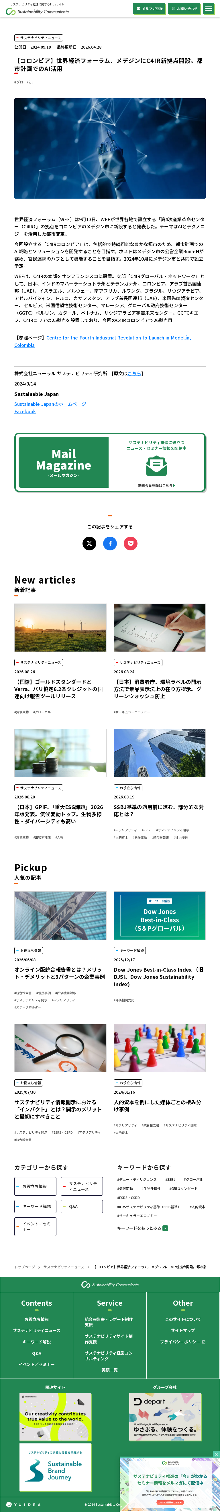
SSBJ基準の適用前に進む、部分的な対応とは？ (159, 810)
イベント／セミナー (37, 1364)
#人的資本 (121, 837)
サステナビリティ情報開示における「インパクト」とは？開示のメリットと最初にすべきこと (58, 1109)
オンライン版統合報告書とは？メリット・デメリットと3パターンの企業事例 (60, 973)
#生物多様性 (42, 837)
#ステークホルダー (27, 1007)
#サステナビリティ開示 (172, 830)
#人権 (59, 837)
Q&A (36, 1353)
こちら (134, 373)
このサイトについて (183, 1319)
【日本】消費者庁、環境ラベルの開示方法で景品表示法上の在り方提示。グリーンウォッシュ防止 (157, 689)
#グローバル (42, 712)
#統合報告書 (160, 837)
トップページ (24, 1267)
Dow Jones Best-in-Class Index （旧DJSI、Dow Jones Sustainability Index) (158, 976)
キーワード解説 (37, 1342)
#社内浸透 (181, 837)
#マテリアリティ (125, 830)
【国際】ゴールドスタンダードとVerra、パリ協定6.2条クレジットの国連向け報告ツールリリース (58, 689)
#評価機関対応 (65, 993)
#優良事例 (43, 993)
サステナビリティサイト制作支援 (109, 1339)
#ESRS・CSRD (62, 1132)
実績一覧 (110, 1370)
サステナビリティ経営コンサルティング (109, 1355)
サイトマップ (183, 1330)
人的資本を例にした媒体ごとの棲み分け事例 (157, 1105)
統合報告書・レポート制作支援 (109, 1322)
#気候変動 (21, 712)
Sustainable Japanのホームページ (50, 403)
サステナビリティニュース (64, 1267)
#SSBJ (147, 830)
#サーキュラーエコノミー (132, 712)
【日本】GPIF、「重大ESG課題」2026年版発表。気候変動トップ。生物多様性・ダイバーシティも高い (58, 814)
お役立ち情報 (37, 1319)
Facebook (25, 411)
